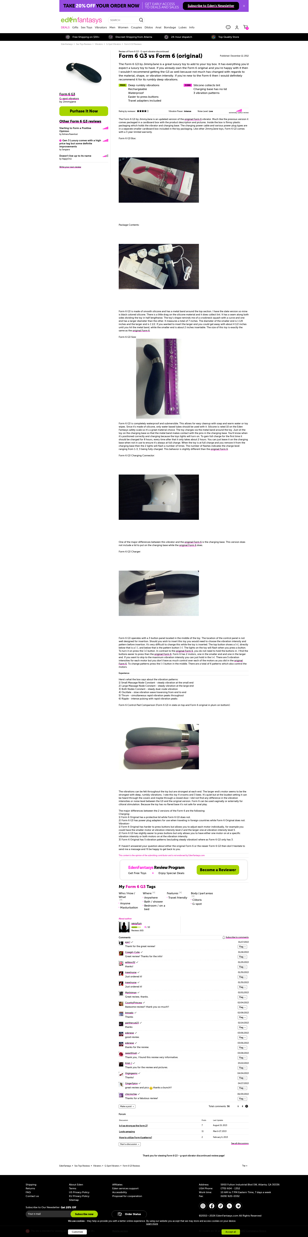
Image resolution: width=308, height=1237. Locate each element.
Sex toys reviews (83, 44)
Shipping (31, 1184)
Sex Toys (86, 27)
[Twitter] (229, 1206)
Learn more (152, 1224)
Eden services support (125, 1188)
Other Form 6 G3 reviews (80, 121)
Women (123, 27)
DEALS (65, 27)
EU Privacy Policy (79, 1196)
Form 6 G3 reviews (132, 44)
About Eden (76, 1184)
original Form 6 (193, 119)
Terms (72, 1188)
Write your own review (70, 167)
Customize (77, 1232)
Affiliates (117, 1184)
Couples (136, 27)
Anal (158, 27)
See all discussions (240, 1143)
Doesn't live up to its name (75, 155)
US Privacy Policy (79, 1192)
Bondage (170, 27)
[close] (244, 6)
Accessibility (119, 1192)
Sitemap (74, 1200)
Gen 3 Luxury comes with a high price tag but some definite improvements (80, 143)
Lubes (183, 27)
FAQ (28, 1192)
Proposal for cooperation (127, 1196)
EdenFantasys (67, 44)
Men (112, 27)
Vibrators (101, 27)
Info (191, 27)
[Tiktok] (221, 1206)
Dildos (149, 27)
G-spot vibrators (113, 44)
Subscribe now (84, 1214)
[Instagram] (203, 1206)
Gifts (75, 27)
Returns (30, 1188)
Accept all (231, 1232)
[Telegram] (238, 1206)
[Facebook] (212, 1206)
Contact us (32, 1196)
